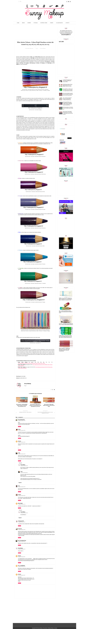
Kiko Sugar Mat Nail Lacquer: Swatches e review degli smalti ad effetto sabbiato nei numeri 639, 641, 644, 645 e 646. (67, 103)
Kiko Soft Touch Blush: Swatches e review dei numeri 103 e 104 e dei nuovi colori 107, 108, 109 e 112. (68, 94)
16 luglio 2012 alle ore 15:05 (21, 430)
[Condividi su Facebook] (24, 376)
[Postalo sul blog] (22, 376)
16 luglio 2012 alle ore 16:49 (21, 486)
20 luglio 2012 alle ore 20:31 (21, 556)
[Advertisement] (35, 33)
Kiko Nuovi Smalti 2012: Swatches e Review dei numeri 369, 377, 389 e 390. (68, 108)
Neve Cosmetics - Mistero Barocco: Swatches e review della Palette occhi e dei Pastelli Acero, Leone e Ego (35, 405)
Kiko (26, 48)
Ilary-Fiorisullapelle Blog (22, 540)
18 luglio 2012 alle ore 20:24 (21, 541)
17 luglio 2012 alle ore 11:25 (21, 504)
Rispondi (19, 426)
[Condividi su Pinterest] (24, 376)
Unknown (19, 441)
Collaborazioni (59, 22)
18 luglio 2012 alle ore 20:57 (24, 472)
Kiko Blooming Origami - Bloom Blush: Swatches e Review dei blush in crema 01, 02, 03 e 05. (67, 85)
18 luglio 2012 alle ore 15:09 (21, 529)
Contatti (67, 22)
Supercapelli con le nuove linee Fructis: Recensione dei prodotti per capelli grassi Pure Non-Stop (68, 90)
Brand (23, 22)
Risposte (20, 510)
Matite (28, 48)
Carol (19, 485)
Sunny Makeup (22, 464)
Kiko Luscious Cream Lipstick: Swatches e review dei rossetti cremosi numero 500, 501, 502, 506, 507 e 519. (68, 113)
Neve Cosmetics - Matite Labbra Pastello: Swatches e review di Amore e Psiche (49, 405)
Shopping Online (43, 22)
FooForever (20, 528)
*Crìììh (21, 471)
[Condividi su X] (23, 376)
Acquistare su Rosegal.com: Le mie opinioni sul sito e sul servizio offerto (67, 80)
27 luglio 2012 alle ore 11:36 (21, 566)
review (29, 22)
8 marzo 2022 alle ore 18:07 (21, 575)
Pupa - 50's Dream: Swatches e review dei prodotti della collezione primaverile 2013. (67, 98)
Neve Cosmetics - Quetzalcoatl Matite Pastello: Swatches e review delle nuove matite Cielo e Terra (21, 405)
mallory (19, 429)
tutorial (35, 22)
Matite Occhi (31, 48)
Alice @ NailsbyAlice (21, 419)
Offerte (51, 22)
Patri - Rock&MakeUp (21, 565)
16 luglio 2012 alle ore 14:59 (21, 420)
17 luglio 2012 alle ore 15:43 (24, 465)
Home (18, 22)
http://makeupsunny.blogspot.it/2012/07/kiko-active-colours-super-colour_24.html (31, 363)
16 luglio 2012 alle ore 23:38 (21, 495)
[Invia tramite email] (21, 376)
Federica (19, 494)
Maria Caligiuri (20, 503)
